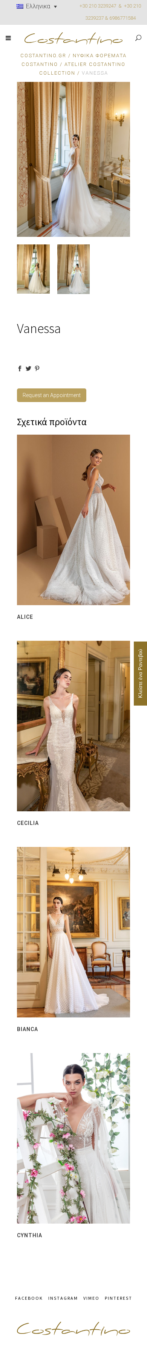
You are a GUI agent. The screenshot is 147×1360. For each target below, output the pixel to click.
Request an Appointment (52, 395)
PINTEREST (118, 1298)
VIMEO (91, 1298)
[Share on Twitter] (28, 368)
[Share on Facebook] (20, 368)
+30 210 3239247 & (102, 6)
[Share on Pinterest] (37, 368)
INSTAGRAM (63, 1298)
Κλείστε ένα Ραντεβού (140, 673)
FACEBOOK (29, 1298)
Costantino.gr (43, 55)
